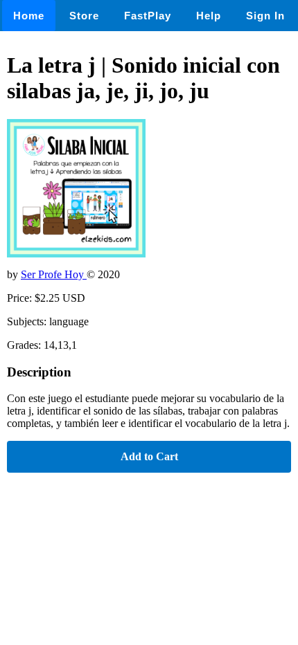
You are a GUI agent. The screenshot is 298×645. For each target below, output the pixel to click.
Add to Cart (149, 456)
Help (208, 15)
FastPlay (147, 15)
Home (28, 15)
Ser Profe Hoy (54, 274)
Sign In (265, 15)
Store (84, 15)
